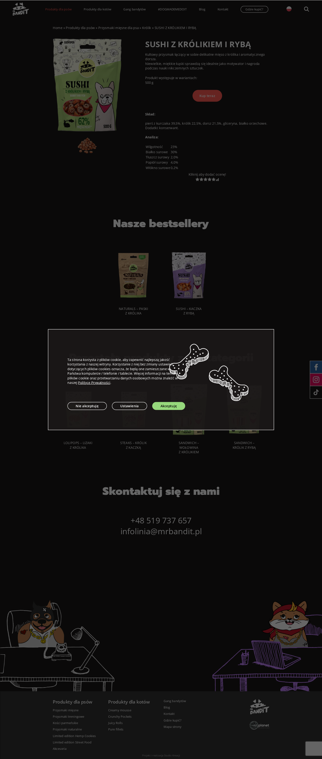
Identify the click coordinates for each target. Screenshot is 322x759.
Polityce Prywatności (94, 382)
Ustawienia (129, 406)
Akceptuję (169, 406)
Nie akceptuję (87, 406)
